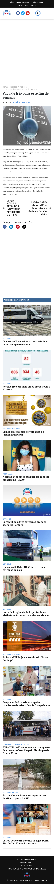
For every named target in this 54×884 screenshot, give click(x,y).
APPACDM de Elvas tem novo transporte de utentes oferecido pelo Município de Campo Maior (26, 750)
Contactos (27, 865)
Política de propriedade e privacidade (27, 869)
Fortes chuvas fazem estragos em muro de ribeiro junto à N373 (26, 797)
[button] (38, 13)
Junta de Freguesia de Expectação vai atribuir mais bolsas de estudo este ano (26, 614)
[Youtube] (28, 13)
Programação (27, 862)
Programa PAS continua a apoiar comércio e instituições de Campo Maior (26, 704)
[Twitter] (23, 13)
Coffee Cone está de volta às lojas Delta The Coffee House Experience (25, 842)
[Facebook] (18, 13)
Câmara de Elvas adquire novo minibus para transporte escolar (25, 343)
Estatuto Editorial (27, 859)
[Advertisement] (27, 47)
